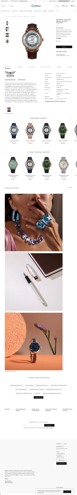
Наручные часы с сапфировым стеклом (24, 393)
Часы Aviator (37, 393)
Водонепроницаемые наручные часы (54, 389)
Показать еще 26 (38, 397)
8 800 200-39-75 (4, 1)
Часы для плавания (29, 385)
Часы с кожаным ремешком (21, 389)
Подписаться (49, 425)
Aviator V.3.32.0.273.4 (14, 141)
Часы (6, 16)
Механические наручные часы (16, 385)
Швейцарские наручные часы (42, 385)
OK (67, 491)
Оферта (6, 478)
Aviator (9, 16)
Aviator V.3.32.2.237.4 (62, 141)
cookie (59, 490)
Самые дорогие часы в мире (10, 371)
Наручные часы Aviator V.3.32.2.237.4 (47, 176)
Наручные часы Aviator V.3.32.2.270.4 (30, 176)
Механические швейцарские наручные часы (52, 393)
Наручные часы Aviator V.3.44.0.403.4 (13, 176)
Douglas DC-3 (14, 16)
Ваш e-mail (58, 41)
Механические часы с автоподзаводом (59, 385)
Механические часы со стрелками (37, 389)
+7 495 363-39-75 (14, 1)
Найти (75, 11)
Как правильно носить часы (10, 312)
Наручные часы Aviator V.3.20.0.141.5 (64, 176)
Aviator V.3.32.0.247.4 (46, 141)
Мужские (20, 16)
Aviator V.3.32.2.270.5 (30, 141)
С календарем (33, 16)
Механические (26, 16)
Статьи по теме (12, 188)
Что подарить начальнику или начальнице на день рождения (17, 252)
